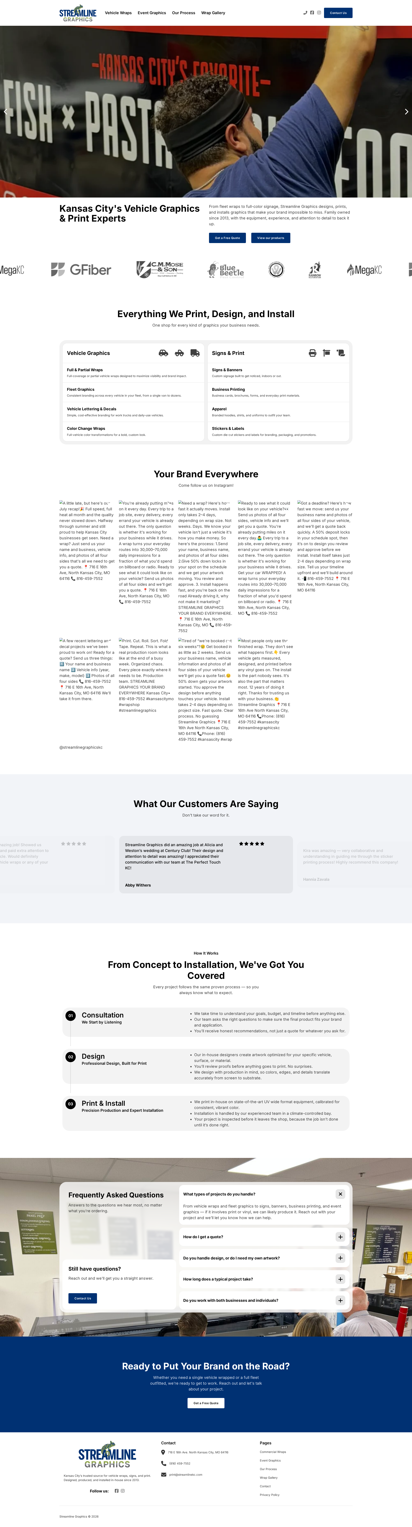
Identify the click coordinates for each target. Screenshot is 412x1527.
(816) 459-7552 (179, 1463)
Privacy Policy (270, 1495)
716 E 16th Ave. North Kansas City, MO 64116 (198, 1452)
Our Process (183, 13)
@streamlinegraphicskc (81, 747)
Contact (265, 1486)
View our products (270, 238)
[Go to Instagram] (319, 13)
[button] (5, 111)
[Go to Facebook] (312, 13)
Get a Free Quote (227, 238)
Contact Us (338, 13)
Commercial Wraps (273, 1452)
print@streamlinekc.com (185, 1474)
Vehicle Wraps (118, 13)
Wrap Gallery (213, 13)
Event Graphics (152, 13)
